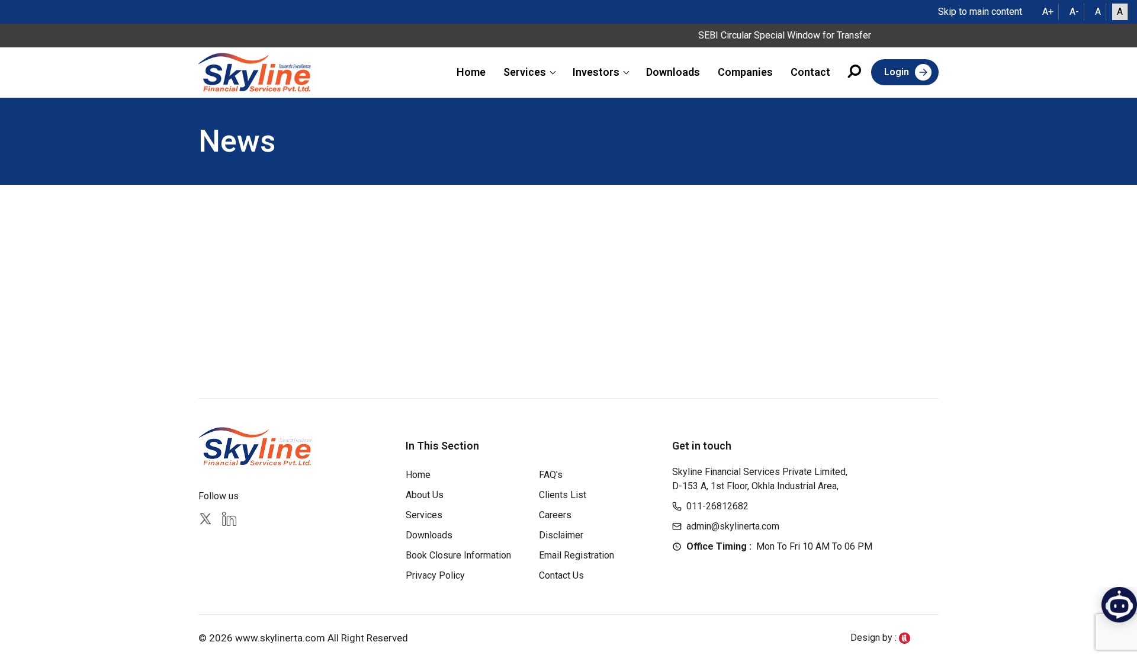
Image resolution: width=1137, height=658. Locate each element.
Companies (745, 72)
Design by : (874, 637)
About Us (425, 494)
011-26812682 (717, 506)
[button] (855, 73)
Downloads (673, 72)
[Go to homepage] (254, 72)
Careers (555, 515)
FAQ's (551, 474)
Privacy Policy (435, 575)
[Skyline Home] (256, 446)
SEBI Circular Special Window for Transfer (775, 35)
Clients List (562, 494)
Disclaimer (561, 535)
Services (524, 72)
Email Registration (576, 555)
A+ (1048, 11)
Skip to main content (980, 11)
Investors (596, 72)
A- (1074, 11)
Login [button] (896, 72)
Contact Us (561, 575)
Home (471, 72)
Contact (810, 72)
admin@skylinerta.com (732, 526)
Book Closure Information (458, 555)
